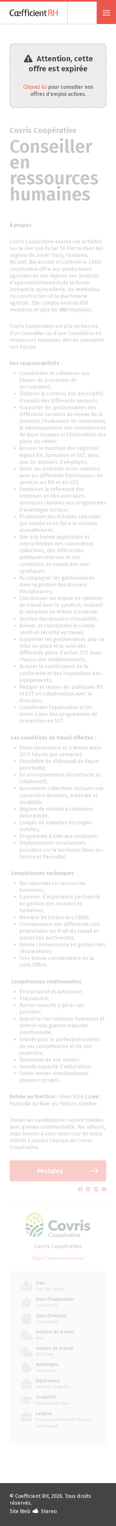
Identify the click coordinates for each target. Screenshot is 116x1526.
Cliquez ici (35, 87)
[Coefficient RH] (39, 13)
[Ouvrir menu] (106, 13)
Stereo (49, 1511)
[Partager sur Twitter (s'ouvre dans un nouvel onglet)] (97, 1189)
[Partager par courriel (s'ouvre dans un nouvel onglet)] (104, 1189)
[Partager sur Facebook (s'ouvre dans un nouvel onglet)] (81, 1189)
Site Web (20, 1511)
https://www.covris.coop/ (58, 1258)
